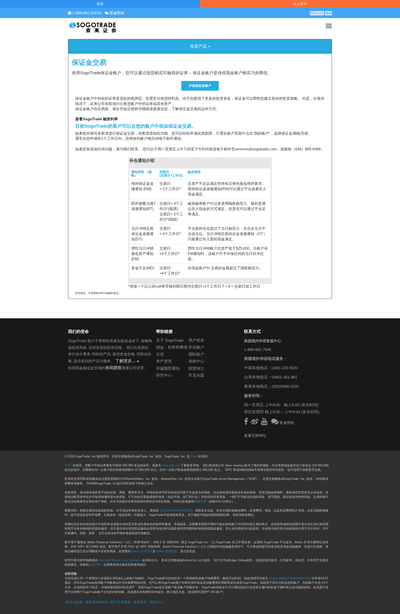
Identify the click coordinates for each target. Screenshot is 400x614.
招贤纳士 (196, 368)
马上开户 (300, 4)
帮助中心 (156, 602)
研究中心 (164, 375)
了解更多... (125, 361)
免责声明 (95, 564)
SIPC (68, 465)
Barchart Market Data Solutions (120, 560)
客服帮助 (116, 13)
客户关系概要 (120, 602)
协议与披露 (74, 602)
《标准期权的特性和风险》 (177, 510)
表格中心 (196, 361)
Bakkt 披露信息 (166, 551)
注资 (160, 354)
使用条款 (140, 602)
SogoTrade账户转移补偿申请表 (290, 578)
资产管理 (164, 361)
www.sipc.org (171, 465)
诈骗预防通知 (168, 368)
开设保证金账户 (200, 85)
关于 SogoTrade (170, 340)
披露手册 (200, 501)
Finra (194, 456)
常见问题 (196, 375)
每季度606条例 (96, 602)
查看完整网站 (255, 435)
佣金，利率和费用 (172, 347)
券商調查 (113, 368)
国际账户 (196, 354)
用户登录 (196, 340)
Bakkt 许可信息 (142, 551)
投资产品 (199, 46)
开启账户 (196, 347)
